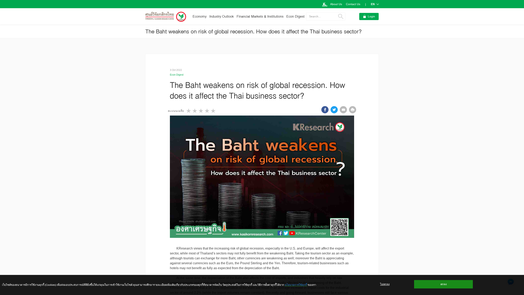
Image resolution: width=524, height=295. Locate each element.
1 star (189, 110)
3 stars (201, 110)
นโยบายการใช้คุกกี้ (296, 285)
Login (371, 16)
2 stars (195, 110)
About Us (336, 4)
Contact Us (353, 4)
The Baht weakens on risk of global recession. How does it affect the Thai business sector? (253, 31)
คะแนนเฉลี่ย (176, 110)
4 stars (207, 110)
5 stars (213, 110)
